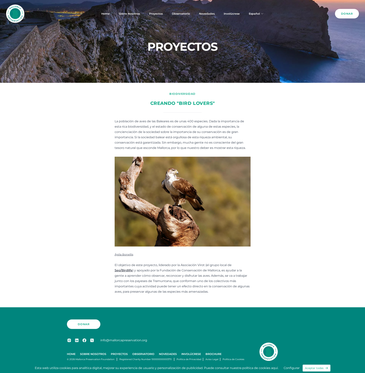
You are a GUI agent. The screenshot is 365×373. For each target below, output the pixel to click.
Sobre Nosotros (129, 13)
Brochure (213, 354)
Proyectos (156, 13)
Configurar (292, 368)
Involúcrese (232, 13)
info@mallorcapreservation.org (123, 340)
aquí (274, 368)
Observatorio (181, 13)
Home (105, 13)
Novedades (207, 13)
